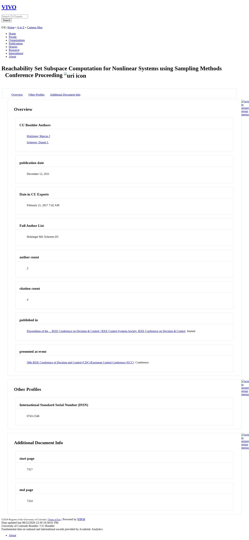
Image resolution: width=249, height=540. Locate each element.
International (16, 53)
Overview (17, 94)
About (12, 56)
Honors (13, 46)
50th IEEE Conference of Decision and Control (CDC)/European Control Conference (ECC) (80, 362)
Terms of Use (54, 519)
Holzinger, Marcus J (38, 136)
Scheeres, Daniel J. (38, 142)
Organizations (17, 40)
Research (14, 50)
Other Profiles (36, 94)
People (13, 36)
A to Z (20, 27)
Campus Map (34, 27)
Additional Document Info (65, 94)
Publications (16, 43)
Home (11, 27)
